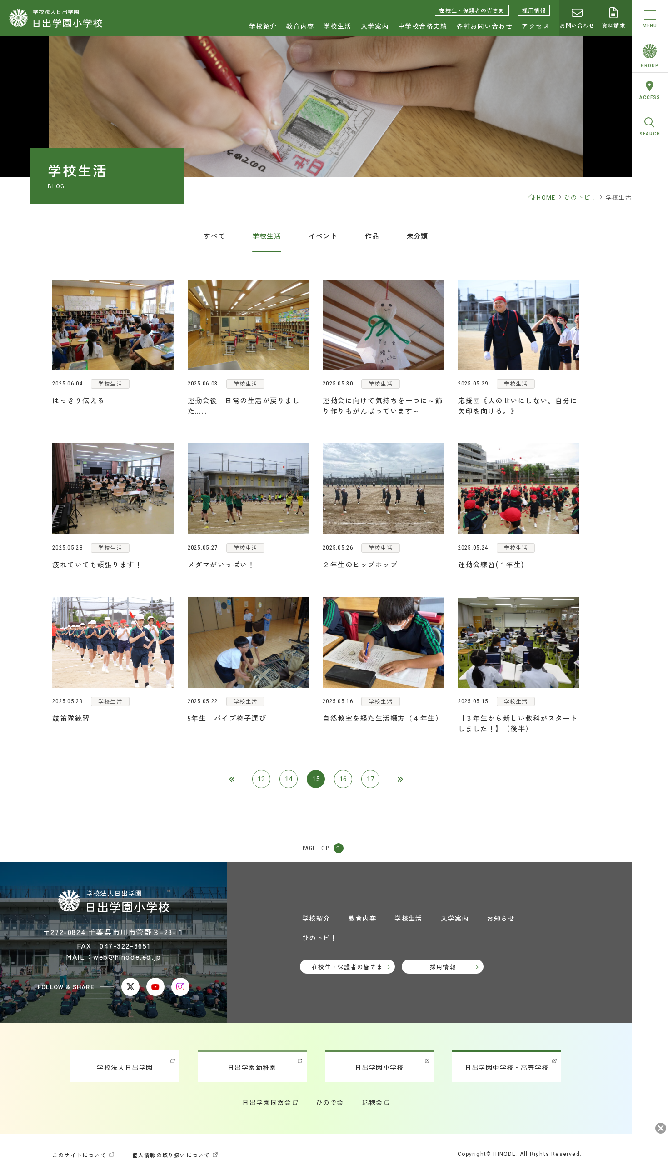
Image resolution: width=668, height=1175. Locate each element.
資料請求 (613, 25)
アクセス (536, 25)
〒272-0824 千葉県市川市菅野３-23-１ (113, 931)
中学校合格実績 (423, 25)
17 (370, 779)
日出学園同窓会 (266, 1102)
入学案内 (375, 25)
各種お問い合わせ (484, 25)
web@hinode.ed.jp (127, 956)
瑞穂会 (372, 1102)
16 (343, 779)
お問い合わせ (577, 25)
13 (261, 779)
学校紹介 (263, 25)
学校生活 (338, 25)
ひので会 (330, 1102)
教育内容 (300, 25)
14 (288, 779)
